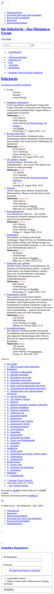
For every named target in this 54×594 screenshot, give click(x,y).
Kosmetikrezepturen (16, 328)
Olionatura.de (13, 510)
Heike (21, 170)
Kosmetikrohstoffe (15, 211)
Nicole (34, 206)
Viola (33, 323)
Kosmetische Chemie (16, 294)
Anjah (33, 154)
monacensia (36, 351)
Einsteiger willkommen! (18, 102)
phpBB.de (32, 495)
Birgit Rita (23, 198)
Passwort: (7, 565)
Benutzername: (10, 557)
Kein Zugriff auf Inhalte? (18, 17)
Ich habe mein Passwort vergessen (24, 570)
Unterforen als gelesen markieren (16, 85)
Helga (21, 115)
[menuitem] (17, 57)
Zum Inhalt (6, 39)
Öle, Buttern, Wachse (16, 159)
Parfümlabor (12, 235)
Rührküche (9, 79)
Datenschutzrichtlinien (17, 23)
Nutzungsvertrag (14, 12)
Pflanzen (11, 188)
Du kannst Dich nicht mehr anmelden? (24, 15)
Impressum (12, 20)
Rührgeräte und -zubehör (18, 263)
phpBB (16, 490)
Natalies (34, 258)
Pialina (22, 222)
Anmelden (7, 547)
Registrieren (21, 547)
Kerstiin (20, 128)
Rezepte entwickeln (16, 133)
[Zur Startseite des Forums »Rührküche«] (4, 7)
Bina (33, 229)
